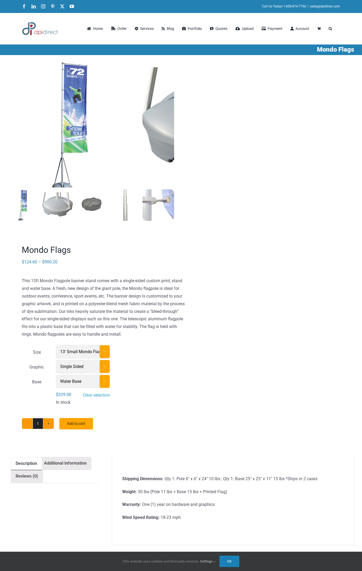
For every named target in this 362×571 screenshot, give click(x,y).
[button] (330, 28)
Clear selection (96, 395)
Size (37, 352)
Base (36, 381)
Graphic (36, 367)
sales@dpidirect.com (325, 6)
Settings (206, 561)
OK (229, 561)
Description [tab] (26, 463)
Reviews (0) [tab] (27, 476)
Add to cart (76, 423)
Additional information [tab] (65, 463)
